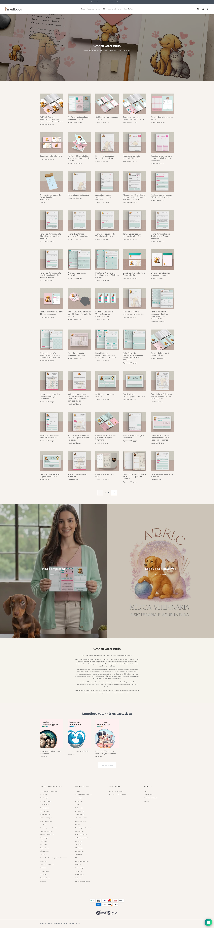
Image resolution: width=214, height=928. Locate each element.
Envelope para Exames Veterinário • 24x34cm (160, 274)
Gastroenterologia (46, 821)
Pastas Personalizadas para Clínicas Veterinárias (51, 313)
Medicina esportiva (46, 831)
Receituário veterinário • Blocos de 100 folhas (105, 157)
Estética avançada (46, 818)
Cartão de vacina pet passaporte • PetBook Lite (133, 118)
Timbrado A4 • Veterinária (78, 195)
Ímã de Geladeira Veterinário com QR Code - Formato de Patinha (79, 314)
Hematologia (79, 831)
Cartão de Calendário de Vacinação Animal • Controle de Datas (105, 314)
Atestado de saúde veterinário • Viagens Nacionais (103, 197)
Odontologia (44, 848)
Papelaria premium (94, 9)
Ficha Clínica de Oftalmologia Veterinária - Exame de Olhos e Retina (105, 355)
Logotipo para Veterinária (78, 751)
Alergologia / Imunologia (48, 791)
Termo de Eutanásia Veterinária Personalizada (78, 235)
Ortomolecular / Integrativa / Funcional (53, 858)
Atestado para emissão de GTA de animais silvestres (161, 196)
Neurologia (44, 838)
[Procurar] (203, 9)
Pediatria (43, 868)
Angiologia (43, 794)
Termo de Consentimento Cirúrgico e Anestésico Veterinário (50, 236)
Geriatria (43, 824)
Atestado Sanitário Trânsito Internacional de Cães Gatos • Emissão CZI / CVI (134, 197)
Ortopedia (43, 861)
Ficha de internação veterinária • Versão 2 (76, 354)
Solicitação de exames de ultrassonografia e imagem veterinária (79, 437)
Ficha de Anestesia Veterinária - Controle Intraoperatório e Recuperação (159, 315)
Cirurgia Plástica (45, 801)
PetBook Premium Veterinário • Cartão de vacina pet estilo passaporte (51, 119)
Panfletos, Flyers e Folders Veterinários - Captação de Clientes (79, 158)
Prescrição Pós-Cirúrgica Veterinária (133, 436)
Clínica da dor (44, 804)
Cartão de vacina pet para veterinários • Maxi (78, 118)
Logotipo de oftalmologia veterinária (50, 752)
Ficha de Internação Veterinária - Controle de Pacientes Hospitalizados (50, 355)
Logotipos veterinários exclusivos (107, 714)
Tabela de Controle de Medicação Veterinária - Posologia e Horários (160, 437)
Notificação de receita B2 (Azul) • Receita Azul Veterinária (50, 197)
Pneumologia (44, 871)
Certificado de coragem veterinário (105, 395)
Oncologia (43, 854)
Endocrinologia (45, 814)
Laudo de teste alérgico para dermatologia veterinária (50, 396)
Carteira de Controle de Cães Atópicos (160, 354)
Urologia (43, 881)
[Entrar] (197, 9)
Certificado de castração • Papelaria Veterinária (50, 475)
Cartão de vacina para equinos (104, 475)
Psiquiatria (43, 874)
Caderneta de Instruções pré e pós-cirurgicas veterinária (105, 437)
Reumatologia (45, 878)
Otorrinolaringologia (47, 864)
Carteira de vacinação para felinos (162, 118)
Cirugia (77, 804)
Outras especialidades (82, 881)
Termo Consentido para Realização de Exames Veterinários (160, 236)
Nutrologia (43, 844)
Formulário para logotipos (118, 794)
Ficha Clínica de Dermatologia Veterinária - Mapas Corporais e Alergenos (134, 356)
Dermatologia (44, 811)
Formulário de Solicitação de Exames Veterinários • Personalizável (161, 396)
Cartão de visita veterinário (51, 156)
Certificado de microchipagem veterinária (134, 395)
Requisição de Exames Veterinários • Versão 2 (49, 436)
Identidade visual (109, 9)
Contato (146, 801)
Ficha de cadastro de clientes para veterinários (133, 313)
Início (83, 9)
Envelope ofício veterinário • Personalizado (134, 274)
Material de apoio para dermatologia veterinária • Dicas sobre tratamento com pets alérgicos (78, 397)
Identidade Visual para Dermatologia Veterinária (105, 752)
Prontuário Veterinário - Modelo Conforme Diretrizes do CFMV (107, 275)
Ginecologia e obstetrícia (48, 828)
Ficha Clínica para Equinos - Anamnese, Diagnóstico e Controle (134, 476)
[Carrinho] (208, 9)
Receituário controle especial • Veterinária (131, 157)
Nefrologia (43, 841)
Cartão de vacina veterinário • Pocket (106, 118)
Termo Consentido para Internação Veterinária (132, 235)
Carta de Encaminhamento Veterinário (162, 475)
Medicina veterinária (47, 834)
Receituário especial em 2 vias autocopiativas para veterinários (161, 158)
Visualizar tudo (107, 765)
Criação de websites (125, 9)
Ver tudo (77, 791)
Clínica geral (44, 808)
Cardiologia (44, 798)
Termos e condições (150, 798)
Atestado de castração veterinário (77, 475)
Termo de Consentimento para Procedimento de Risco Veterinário (50, 275)
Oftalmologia (44, 851)
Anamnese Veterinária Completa (77, 274)
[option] (107, 47)
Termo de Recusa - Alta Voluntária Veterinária (105, 235)
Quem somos (148, 794)
